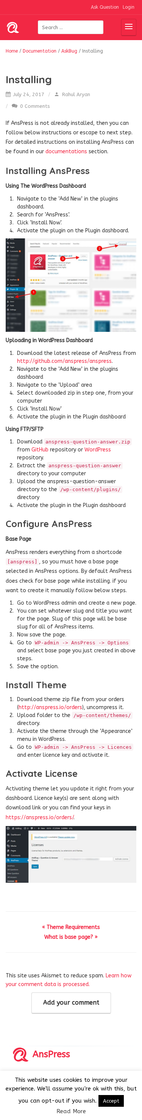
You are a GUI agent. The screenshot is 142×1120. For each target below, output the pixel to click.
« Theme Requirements (71, 927)
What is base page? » (71, 937)
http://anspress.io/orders (50, 707)
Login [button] (128, 7)
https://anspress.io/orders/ (39, 817)
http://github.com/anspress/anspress (64, 361)
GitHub (40, 449)
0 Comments (34, 106)
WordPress (97, 449)
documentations (67, 151)
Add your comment (71, 1002)
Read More (71, 1111)
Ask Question (105, 7)
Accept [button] (111, 1101)
